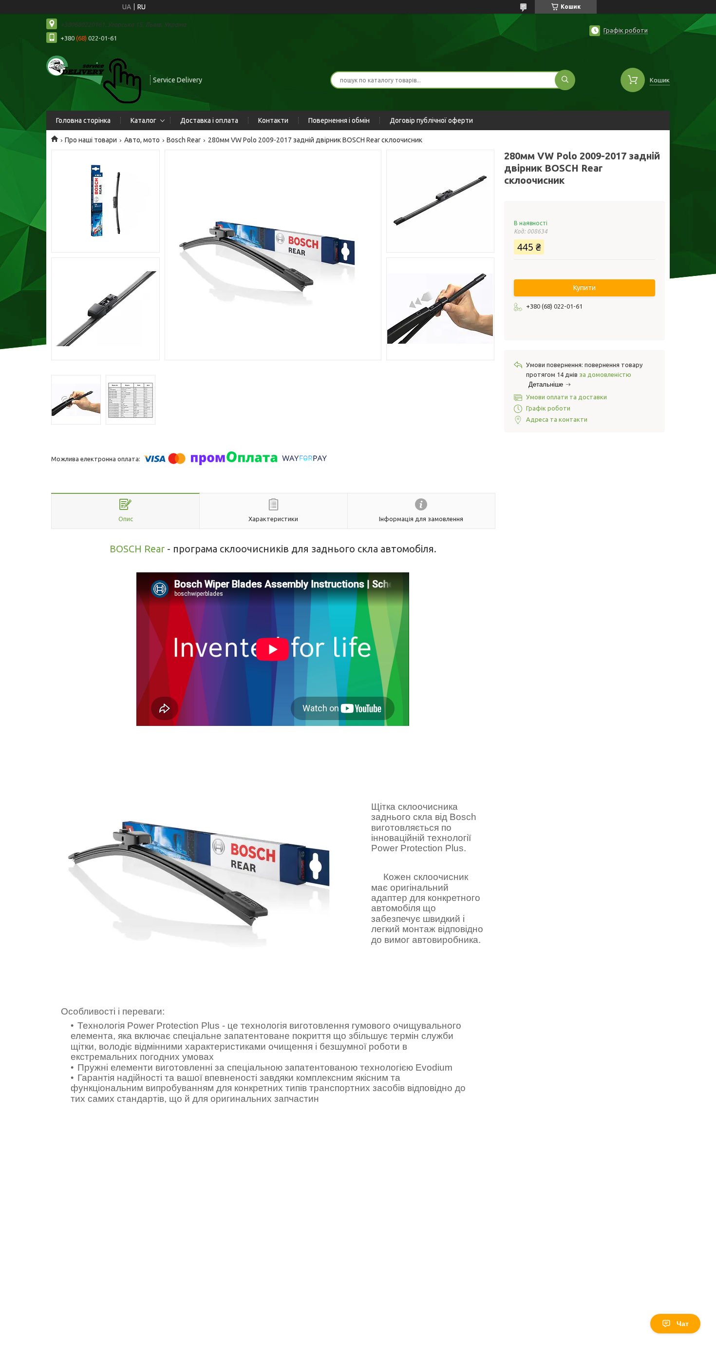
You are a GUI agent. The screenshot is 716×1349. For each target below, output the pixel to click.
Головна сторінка (83, 120)
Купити (584, 288)
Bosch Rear (184, 140)
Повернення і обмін (339, 120)
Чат (683, 1324)
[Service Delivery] (93, 79)
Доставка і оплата (209, 120)
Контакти (273, 120)
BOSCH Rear (137, 548)
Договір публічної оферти (431, 120)
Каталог (143, 120)
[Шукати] (565, 80)
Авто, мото (142, 140)
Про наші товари (91, 140)
